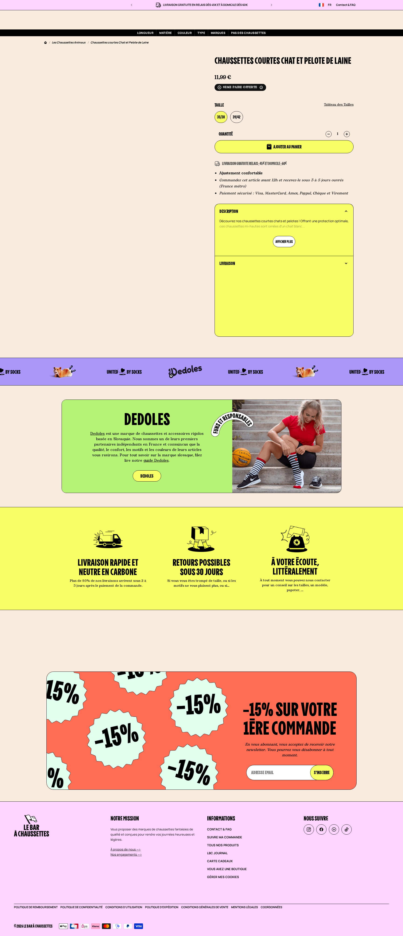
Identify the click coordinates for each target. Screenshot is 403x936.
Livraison (227, 263)
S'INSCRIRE (322, 772)
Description (228, 211)
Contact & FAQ (345, 5)
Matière (165, 33)
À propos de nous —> (126, 849)
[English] (321, 5)
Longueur (145, 33)
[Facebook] (321, 829)
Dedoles (97, 433)
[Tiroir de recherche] (325, 20)
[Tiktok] (346, 829)
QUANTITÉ (226, 134)
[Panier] (348, 19)
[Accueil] (45, 42)
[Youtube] (334, 829)
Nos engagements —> (126, 854)
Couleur (185, 33)
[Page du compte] (336, 19)
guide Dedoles (156, 460)
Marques (218, 33)
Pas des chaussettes (248, 33)
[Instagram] (309, 829)
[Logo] (75, 19)
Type (201, 33)
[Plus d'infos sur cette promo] (261, 87)
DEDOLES (146, 476)
